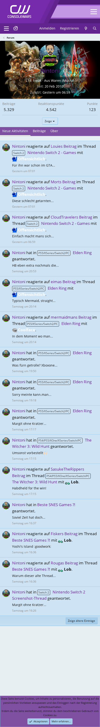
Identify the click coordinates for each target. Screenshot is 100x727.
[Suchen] (94, 28)
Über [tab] (54, 131)
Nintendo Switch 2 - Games (44, 152)
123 (92, 109)
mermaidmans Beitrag (71, 317)
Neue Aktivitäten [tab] (15, 131)
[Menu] (6, 28)
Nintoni (18, 146)
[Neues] (85, 28)
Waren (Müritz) (62, 80)
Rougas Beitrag (64, 563)
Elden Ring (65, 252)
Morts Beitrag (63, 181)
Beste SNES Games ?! (56, 504)
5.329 (9, 109)
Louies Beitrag (64, 146)
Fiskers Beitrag (64, 533)
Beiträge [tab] (39, 131)
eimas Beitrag (63, 281)
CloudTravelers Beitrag (71, 217)
